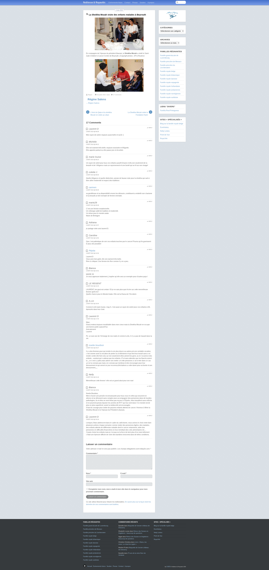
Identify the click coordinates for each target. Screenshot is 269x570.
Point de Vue (165, 135)
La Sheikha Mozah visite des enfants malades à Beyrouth (117, 15)
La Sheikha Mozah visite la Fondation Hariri (139, 113)
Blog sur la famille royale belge (171, 124)
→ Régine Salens (92, 103)
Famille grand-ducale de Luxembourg (95, 525)
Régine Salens (97, 99)
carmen (92, 187)
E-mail (124, 473)
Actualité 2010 (101, 95)
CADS (168, 566)
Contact (127, 2)
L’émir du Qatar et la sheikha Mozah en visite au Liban (99, 113)
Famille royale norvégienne (170, 94)
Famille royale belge (167, 71)
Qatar (108, 95)
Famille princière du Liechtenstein (94, 532)
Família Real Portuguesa (169, 110)
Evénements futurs (115, 2)
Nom (88, 473)
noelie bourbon (96, 345)
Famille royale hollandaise (170, 86)
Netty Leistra (164, 131)
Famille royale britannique (170, 75)
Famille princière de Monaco (170, 61)
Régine (90, 95)
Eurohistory (164, 127)
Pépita (92, 250)
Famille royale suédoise (169, 97)
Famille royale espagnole (169, 82)
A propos (151, 2)
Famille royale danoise (168, 79)
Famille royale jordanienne (170, 90)
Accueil (89, 566)
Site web (89, 481)
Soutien (143, 2)
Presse (135, 2)
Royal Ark (163, 138)
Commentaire (92, 453)
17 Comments (117, 95)
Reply (150, 127)
